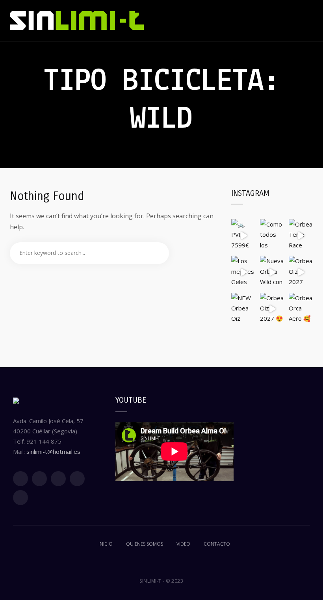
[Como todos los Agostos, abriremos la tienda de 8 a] (272, 235)
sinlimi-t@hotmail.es (53, 451)
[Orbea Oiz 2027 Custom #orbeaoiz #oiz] (301, 272)
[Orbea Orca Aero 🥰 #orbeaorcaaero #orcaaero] (301, 309)
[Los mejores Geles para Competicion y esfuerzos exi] (243, 272)
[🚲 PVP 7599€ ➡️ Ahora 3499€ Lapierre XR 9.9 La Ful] (243, 235)
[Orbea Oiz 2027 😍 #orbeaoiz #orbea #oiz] (272, 309)
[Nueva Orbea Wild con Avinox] (272, 272)
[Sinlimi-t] (77, 20)
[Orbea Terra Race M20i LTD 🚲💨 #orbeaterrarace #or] (301, 235)
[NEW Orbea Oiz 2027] (243, 309)
